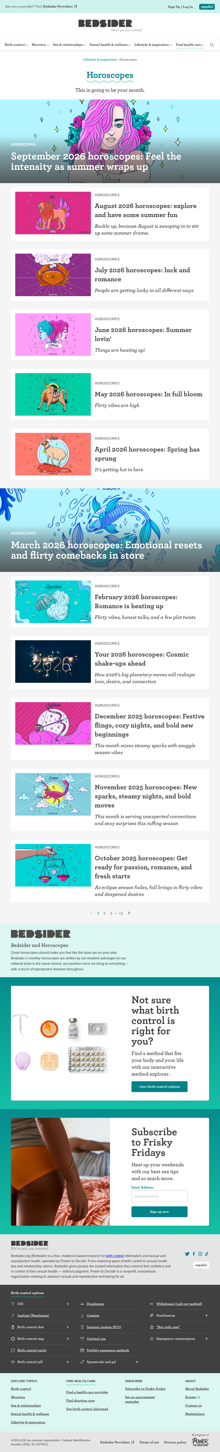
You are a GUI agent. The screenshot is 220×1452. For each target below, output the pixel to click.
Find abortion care (80, 1400)
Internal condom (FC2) (104, 1327)
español (207, 7)
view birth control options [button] (159, 1086)
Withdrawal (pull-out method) (179, 1304)
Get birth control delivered (87, 1409)
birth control (115, 1256)
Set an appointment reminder (140, 1399)
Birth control (21, 1389)
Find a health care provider (87, 1392)
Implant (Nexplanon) (33, 1315)
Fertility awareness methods (108, 1350)
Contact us (193, 1405)
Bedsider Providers (58, 6)
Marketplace (195, 1414)
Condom (93, 1315)
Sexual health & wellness (30, 1414)
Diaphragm (95, 1304)
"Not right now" (168, 1327)
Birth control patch (31, 1350)
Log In (188, 7)
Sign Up (174, 7)
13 (121, 912)
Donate (190, 1397)
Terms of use (149, 1442)
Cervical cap (96, 1339)
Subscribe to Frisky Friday (145, 1389)
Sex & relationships (26, 1405)
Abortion (18, 1397)
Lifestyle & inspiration (100, 59)
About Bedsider (197, 1389)
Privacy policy (175, 1442)
